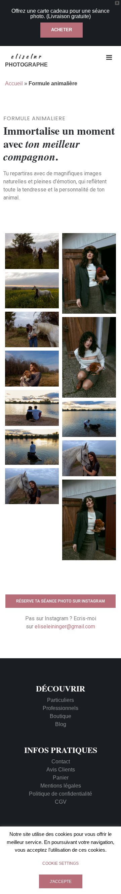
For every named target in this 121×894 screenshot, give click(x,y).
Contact (60, 761)
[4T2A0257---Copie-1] (32, 290)
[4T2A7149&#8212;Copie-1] (32, 447)
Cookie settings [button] (60, 863)
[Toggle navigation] (109, 57)
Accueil (14, 83)
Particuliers (60, 700)
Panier (61, 777)
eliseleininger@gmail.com (65, 626)
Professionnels (60, 708)
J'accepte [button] (61, 881)
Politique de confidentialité (60, 794)
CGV (61, 802)
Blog (60, 724)
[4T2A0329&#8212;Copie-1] (32, 486)
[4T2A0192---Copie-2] (32, 251)
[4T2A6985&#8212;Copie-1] (89, 419)
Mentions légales (60, 786)
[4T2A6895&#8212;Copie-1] (32, 408)
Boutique (60, 716)
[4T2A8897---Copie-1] (89, 520)
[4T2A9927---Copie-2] (32, 330)
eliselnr (26, 56)
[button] (60, 601)
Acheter (61, 29)
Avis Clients (60, 769)
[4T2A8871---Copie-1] (89, 273)
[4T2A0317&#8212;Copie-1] (89, 458)
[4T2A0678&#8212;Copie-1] (32, 369)
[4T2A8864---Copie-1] (89, 357)
